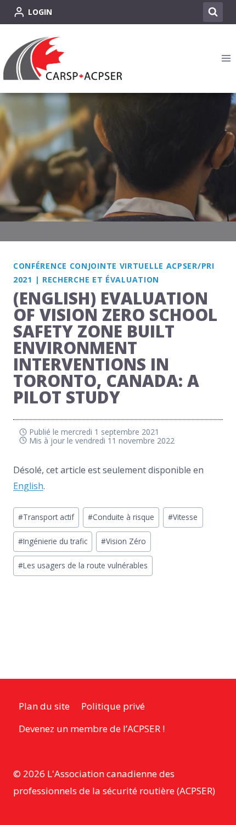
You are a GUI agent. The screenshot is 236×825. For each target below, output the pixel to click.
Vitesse (183, 517)
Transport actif (46, 517)
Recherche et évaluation (100, 279)
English (28, 486)
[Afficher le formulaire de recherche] (213, 12)
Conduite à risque (121, 517)
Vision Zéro (123, 541)
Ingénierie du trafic (52, 541)
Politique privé (113, 706)
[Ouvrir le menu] (226, 58)
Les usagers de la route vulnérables (83, 565)
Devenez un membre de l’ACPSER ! (92, 728)
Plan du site (44, 706)
